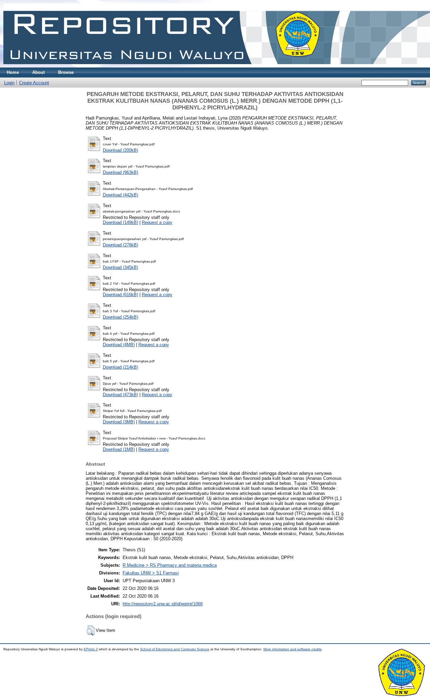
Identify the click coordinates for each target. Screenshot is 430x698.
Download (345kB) (120, 267)
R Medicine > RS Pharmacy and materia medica (170, 565)
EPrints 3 (91, 649)
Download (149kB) (120, 222)
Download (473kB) (120, 394)
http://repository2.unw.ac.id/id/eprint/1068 (163, 603)
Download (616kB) (120, 294)
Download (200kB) (120, 150)
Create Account (34, 82)
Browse (66, 72)
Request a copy (157, 222)
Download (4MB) (119, 344)
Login (9, 82)
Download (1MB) (119, 449)
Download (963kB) (120, 172)
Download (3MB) (119, 421)
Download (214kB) (120, 367)
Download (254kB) (120, 317)
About (38, 72)
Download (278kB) (120, 244)
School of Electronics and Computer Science (174, 649)
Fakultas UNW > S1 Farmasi (151, 572)
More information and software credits (292, 649)
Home (13, 72)
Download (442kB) (120, 194)
